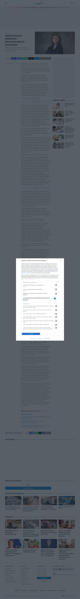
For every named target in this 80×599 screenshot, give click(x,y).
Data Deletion (33, 338)
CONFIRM (31, 333)
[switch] (55, 285)
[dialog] (40, 299)
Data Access (40, 338)
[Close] (61, 261)
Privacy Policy (47, 338)
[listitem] (40, 282)
